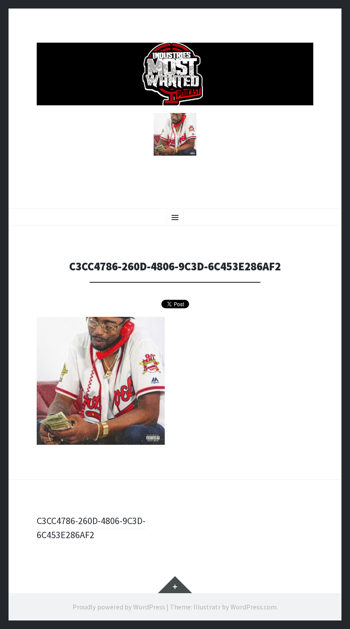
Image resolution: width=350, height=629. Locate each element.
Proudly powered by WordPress (119, 607)
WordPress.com (253, 607)
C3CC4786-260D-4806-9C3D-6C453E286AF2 (91, 528)
